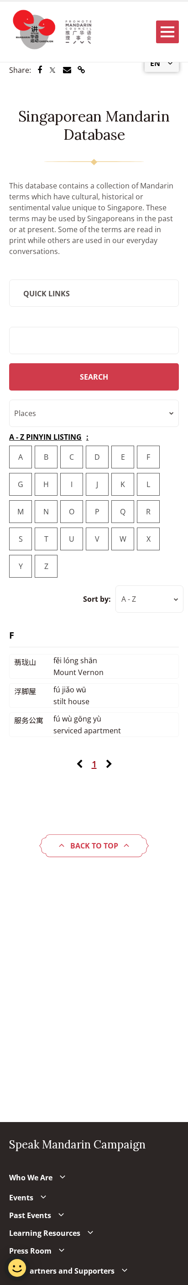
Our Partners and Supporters (62, 1271)
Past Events (30, 1215)
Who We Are (30, 1178)
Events (21, 1198)
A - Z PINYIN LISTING (45, 437)
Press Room (30, 1251)
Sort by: (97, 599)
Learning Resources (44, 1233)
